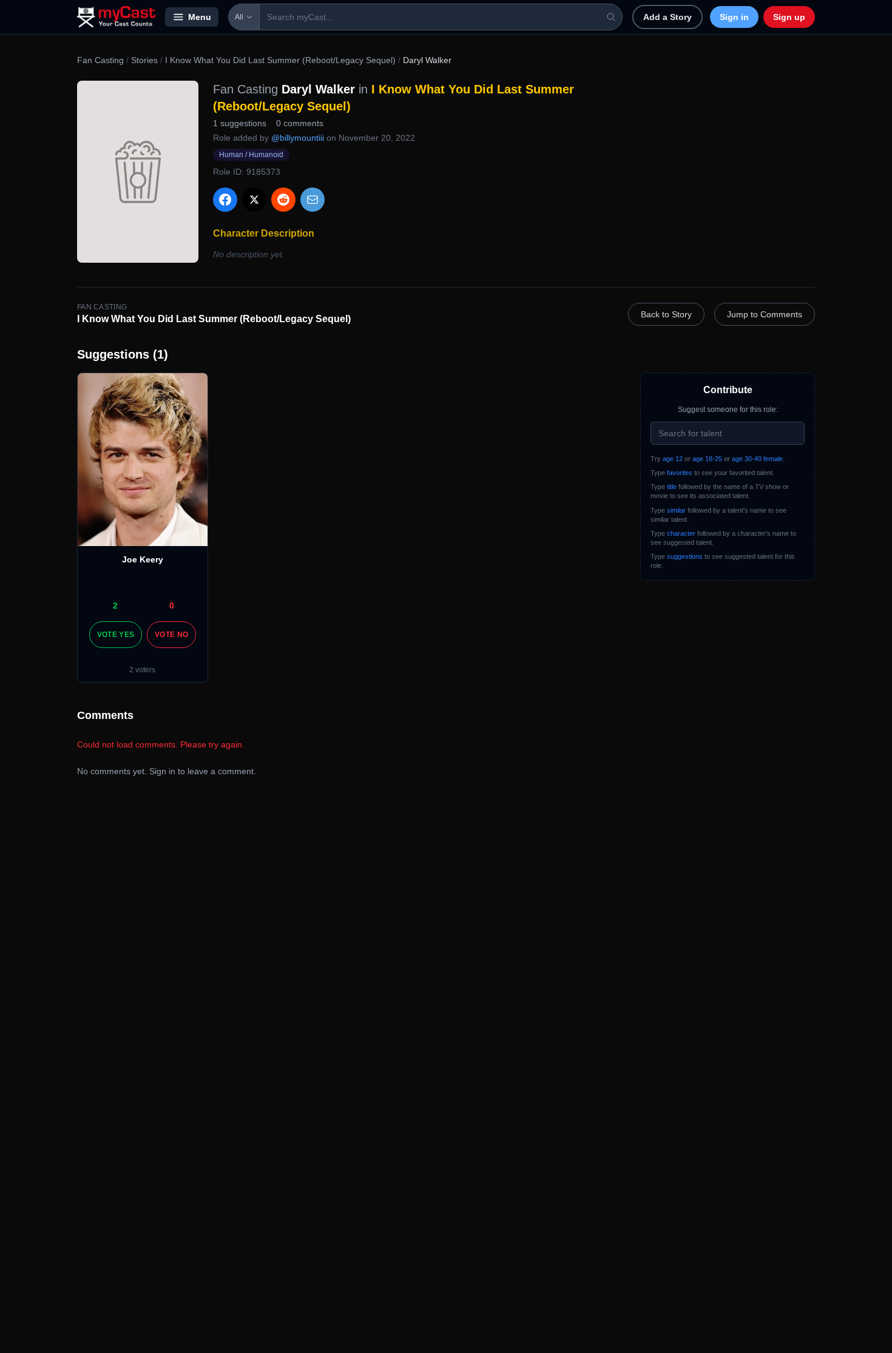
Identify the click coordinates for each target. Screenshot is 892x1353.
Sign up (789, 17)
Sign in (734, 17)
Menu (199, 17)
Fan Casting (100, 60)
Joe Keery (142, 559)
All (239, 17)
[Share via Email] (312, 199)
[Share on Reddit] (283, 199)
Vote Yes (115, 634)
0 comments (299, 123)
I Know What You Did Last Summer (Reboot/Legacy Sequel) (280, 60)
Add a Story (667, 17)
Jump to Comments (764, 314)
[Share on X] (254, 199)
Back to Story (666, 314)
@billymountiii (297, 138)
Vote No (171, 634)
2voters (142, 670)
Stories (144, 60)
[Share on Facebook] (225, 199)
